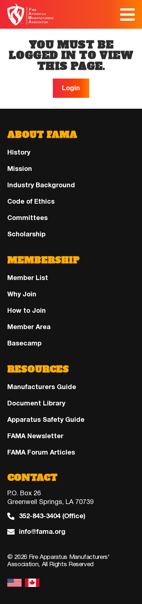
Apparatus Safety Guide (45, 419)
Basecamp (24, 343)
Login (71, 88)
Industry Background (41, 185)
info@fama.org (42, 532)
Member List (27, 277)
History (18, 152)
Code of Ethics (31, 201)
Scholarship (26, 234)
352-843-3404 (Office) (52, 516)
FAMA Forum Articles (41, 452)
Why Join (21, 294)
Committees (27, 217)
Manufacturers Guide (41, 386)
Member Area (29, 326)
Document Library (36, 403)
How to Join (26, 310)
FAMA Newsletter (35, 436)
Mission (19, 168)
